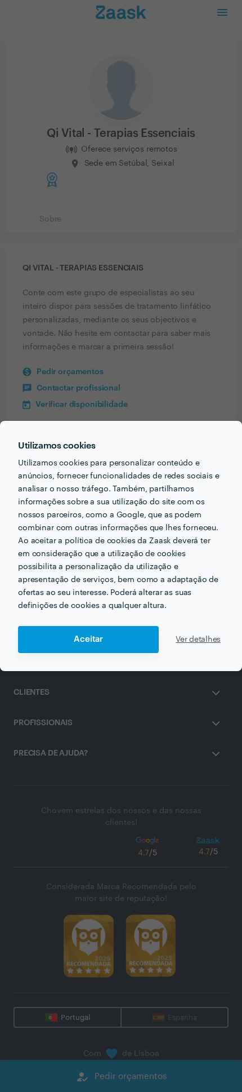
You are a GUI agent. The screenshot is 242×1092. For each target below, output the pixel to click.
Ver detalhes (198, 639)
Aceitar (88, 639)
